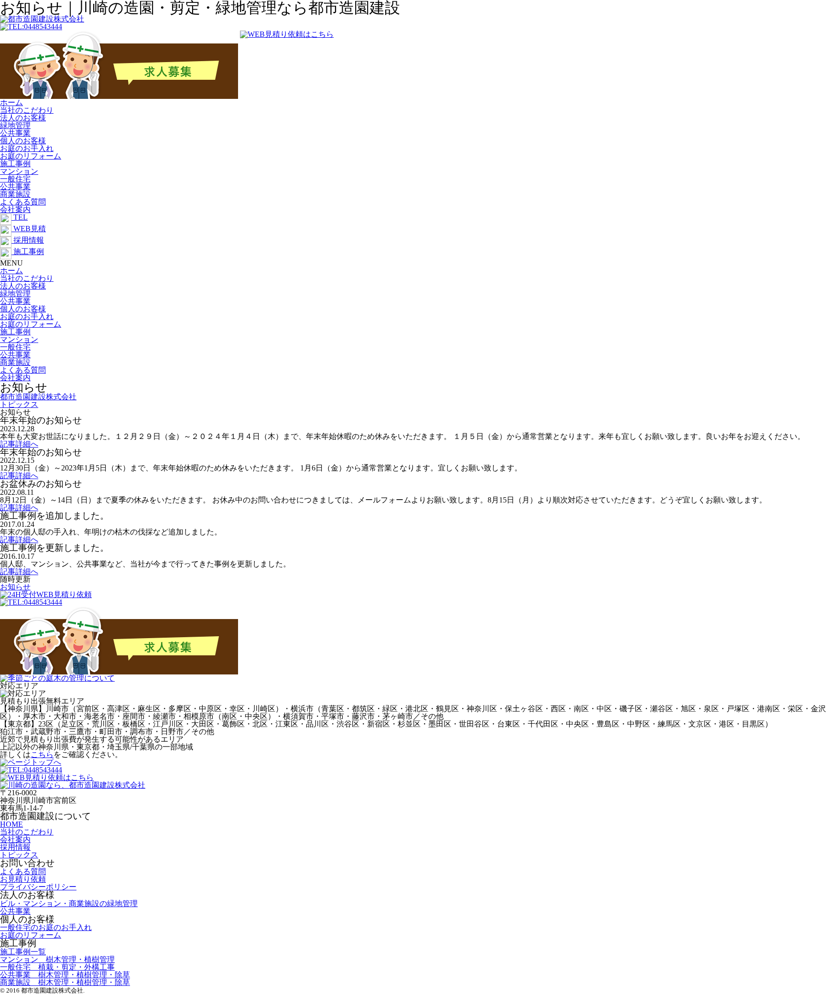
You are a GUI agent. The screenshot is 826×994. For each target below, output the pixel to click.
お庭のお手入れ (27, 148)
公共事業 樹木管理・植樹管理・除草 (65, 975)
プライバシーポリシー (38, 887)
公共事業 (15, 133)
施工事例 (15, 164)
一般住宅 (15, 179)
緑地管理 (15, 125)
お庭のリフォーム (30, 156)
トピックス (19, 404)
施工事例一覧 (23, 952)
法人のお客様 (23, 118)
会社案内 (15, 209)
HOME (11, 824)
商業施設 (15, 194)
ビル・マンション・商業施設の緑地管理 (69, 903)
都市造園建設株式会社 (38, 397)
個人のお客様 (23, 141)
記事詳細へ (19, 444)
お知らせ (15, 587)
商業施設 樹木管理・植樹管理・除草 (65, 982)
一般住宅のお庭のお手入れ (46, 927)
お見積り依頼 (23, 879)
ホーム (11, 102)
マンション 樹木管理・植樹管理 (57, 959)
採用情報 (15, 847)
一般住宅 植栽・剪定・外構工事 (57, 967)
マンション (19, 171)
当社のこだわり (27, 110)
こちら (42, 754)
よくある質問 (23, 202)
